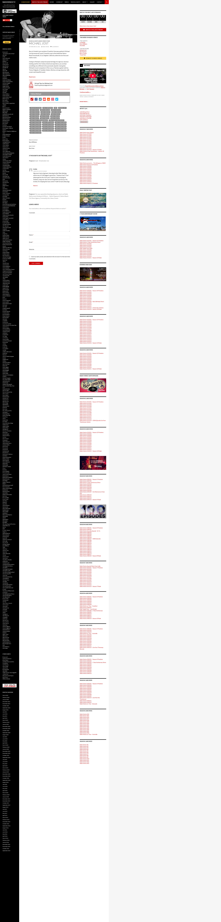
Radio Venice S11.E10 (85, 416)
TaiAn (4, 547)
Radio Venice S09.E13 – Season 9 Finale (90, 499)
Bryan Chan (5, 139)
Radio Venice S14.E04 (85, 295)
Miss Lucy (5, 409)
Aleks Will (5, 70)
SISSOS (4, 517)
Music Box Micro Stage (8, 423)
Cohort (4, 159)
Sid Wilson (5, 513)
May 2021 (5, 716)
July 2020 (5, 736)
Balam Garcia (6, 98)
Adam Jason (5, 59)
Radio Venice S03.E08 (61, 122)
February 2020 (6, 747)
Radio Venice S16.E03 (85, 167)
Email (31, 242)
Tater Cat (5, 552)
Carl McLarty (5, 664)
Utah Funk (5, 618)
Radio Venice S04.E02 (85, 661)
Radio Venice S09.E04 (85, 484)
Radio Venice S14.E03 (85, 293)
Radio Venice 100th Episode (57, 120)
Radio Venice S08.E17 (85, 554)
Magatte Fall (5, 359)
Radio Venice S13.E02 (85, 321)
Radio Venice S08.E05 (85, 535)
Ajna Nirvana (5, 66)
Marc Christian (6, 364)
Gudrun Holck (6, 235)
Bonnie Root (5, 122)
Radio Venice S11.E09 (85, 414)
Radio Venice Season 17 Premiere (89, 183)
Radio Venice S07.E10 (85, 581)
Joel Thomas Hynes (7, 274)
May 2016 (5, 834)
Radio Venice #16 (84, 717)
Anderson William (7, 80)
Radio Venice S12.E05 (85, 359)
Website (31, 249)
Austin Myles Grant (7, 97)
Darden (4, 173)
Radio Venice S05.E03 (61, 126)
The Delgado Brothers (8, 566)
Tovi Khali (5, 609)
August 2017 (5, 807)
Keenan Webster (6, 295)
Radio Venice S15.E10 (85, 256)
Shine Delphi (5, 511)
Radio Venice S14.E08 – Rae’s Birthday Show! (92, 301)
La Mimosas (5, 322)
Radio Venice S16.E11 (85, 180)
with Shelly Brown (84, 113)
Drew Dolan (5, 191)
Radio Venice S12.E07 (85, 362)
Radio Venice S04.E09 (85, 671)
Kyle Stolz (5, 319)
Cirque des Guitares (35, 107)
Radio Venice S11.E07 (85, 411)
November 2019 (6, 753)
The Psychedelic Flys (7, 576)
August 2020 (5, 734)
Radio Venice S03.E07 (85, 693)
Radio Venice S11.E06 (85, 409)
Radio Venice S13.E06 (85, 327)
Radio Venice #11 (56, 109)
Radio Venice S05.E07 (85, 639)
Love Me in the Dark (7, 340)
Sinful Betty (5, 516)
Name (31, 235)
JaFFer (4, 261)
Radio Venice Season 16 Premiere (89, 164)
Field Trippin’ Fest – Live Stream (88, 609)
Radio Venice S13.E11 (85, 335)
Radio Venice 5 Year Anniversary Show (90, 242)
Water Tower (6, 634)
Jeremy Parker (6, 268)
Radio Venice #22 (84, 726)
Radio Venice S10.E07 (85, 441)
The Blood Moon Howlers (8, 564)
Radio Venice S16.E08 (85, 175)
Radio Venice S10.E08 (85, 443)
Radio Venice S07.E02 (85, 569)
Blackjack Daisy (6, 120)
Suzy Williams (33, 141)
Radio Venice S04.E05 (85, 665)
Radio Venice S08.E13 (85, 548)
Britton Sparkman (7, 134)
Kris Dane (5, 309)
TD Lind (4, 555)
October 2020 (6, 730)
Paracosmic (5, 446)
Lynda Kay (5, 353)
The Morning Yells (7, 573)
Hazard (4, 246)
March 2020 (5, 745)
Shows (52, 2)
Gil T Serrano (90, 89)
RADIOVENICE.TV (9, 2)
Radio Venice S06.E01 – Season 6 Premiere (91, 596)
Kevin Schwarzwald (7, 303)
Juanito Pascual (6, 281)
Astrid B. (5, 92)
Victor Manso (6, 623)
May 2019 (5, 763)
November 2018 (6, 776)
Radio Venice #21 (84, 725)
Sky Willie (5, 522)
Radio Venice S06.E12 (85, 617)
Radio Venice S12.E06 (85, 361)
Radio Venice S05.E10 (85, 644)
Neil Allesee (5, 429)
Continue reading (85, 92)
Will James (5, 635)
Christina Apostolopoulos (8, 153)
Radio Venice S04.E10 (61, 124)
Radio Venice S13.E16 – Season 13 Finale (91, 343)
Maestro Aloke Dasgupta (8, 356)
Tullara (4, 612)
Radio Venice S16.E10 (85, 178)
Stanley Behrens (6, 533)
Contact (99, 2)
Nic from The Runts (7, 431)
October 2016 (6, 823)
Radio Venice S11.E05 (85, 408)
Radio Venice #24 (84, 729)
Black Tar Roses (6, 118)
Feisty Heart (5, 216)
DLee (4, 187)
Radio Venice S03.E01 (35, 122)
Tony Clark (5, 606)
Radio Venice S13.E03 (85, 322)
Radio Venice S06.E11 (85, 615)
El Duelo (4, 199)
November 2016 (6, 821)
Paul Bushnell (6, 451)
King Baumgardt (6, 308)
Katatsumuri (5, 291)
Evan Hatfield (6, 213)
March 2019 (5, 767)
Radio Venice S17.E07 (85, 140)
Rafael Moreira (6, 479)
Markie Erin (5, 372)
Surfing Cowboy (6, 544)
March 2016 (5, 838)
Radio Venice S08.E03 (85, 532)
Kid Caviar (5, 305)
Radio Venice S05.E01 (35, 126)
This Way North (6, 597)
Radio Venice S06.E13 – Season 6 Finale (90, 618)
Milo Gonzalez (6, 406)
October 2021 (6, 705)
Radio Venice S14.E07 (85, 300)
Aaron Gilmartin (6, 58)
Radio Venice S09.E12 (85, 498)
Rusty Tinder (5, 499)
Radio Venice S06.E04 (61, 128)
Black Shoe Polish (7, 117)
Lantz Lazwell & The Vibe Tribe (9, 325)
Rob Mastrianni (6, 491)
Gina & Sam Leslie (7, 227)
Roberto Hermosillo (7, 494)
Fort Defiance (6, 219)
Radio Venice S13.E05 (85, 326)
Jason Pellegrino (6, 266)
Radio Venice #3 (56, 114)
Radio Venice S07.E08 (85, 578)
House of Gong (6, 249)
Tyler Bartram (6, 615)
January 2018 (6, 796)
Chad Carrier (6, 146)
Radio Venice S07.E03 (85, 571)
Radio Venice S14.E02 (85, 292)
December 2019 (6, 751)
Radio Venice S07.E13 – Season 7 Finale (90, 586)
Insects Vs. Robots (7, 258)
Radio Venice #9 (55, 118)
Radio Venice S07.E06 (85, 575)
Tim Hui (4, 601)
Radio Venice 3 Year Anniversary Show (90, 482)
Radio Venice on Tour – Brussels (88, 704)
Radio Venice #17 (84, 719)
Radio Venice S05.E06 (85, 638)
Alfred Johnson (6, 73)
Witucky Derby (6, 640)
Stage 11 (4, 531)
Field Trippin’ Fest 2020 (86, 248)
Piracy (4, 468)
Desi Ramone (6, 182)
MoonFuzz (5, 417)
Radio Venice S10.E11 (85, 448)
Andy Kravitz (5, 84)
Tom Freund (5, 604)
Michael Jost (62, 107)
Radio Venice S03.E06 (85, 691)
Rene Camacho (6, 486)
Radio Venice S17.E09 (85, 143)
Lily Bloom (5, 333)
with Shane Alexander (86, 116)
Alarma (4, 69)
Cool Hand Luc (6, 163)
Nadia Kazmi (5, 424)
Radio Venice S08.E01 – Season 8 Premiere (91, 528)
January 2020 (6, 749)
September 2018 (6, 780)
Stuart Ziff (5, 538)
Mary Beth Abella (6, 379)
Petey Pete (5, 463)
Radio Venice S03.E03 (85, 686)
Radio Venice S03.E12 (85, 702)
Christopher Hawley (7, 154)
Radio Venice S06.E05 (85, 603)
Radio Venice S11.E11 (85, 417)
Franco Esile (5, 221)
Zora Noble (5, 648)
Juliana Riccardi (6, 283)
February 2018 (6, 794)
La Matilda (82, 42)
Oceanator (5, 440)
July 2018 (5, 784)
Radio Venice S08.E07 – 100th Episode (90, 538)
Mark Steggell (6, 370)
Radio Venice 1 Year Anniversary (38, 120)
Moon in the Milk (6, 415)
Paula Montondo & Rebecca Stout (94, 86)
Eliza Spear (5, 202)
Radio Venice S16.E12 (85, 181)
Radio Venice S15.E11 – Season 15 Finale (91, 257)
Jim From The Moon (7, 272)
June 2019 (5, 761)
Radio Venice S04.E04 (85, 664)
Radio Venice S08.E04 (85, 534)
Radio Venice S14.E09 (85, 303)
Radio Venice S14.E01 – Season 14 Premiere (91, 290)
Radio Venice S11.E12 (85, 419)
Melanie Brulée (6, 389)
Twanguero (5, 614)
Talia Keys (5, 549)
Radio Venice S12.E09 (85, 365)
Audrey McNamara (7, 658)
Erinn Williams (83, 44)
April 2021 (5, 718)
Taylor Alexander (6, 553)
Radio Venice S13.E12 (85, 336)
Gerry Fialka (5, 666)
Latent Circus (6, 327)
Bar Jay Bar (5, 100)
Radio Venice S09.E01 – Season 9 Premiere (91, 479)
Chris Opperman (6, 151)
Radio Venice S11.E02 (85, 403)
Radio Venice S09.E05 (85, 485)
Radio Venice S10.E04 (85, 437)
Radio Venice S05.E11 (85, 646)
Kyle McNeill (5, 317)
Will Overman (6, 637)
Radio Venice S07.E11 (85, 583)
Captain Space (6, 143)
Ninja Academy (6, 435)
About (84, 2)
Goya (4, 232)
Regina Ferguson (6, 482)
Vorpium (5, 632)
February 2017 (6, 819)
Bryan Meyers (6, 140)
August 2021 (5, 709)
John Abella (5, 277)
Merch (67, 2)
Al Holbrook (5, 67)
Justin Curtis (5, 285)
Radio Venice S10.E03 (85, 435)
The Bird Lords (6, 563)
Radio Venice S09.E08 (85, 490)
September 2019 (6, 757)
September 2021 (6, 707)
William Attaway (6, 678)
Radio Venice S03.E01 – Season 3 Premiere (91, 683)
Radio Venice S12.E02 (85, 355)
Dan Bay (4, 170)
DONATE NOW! (25, 2)
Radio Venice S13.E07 (85, 329)
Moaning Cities (6, 413)
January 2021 (6, 724)
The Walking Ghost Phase (8, 594)
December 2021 (6, 701)
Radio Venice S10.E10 (85, 446)
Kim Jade (5, 306)
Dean (4, 179)
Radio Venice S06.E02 (85, 598)
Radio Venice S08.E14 (85, 549)
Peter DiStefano (6, 462)
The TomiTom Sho (7, 586)
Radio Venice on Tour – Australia (88, 633)
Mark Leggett (6, 367)
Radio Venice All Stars (7, 477)
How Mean (5, 250)
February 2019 (6, 770)
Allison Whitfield (6, 75)
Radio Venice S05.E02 (48, 126)
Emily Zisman (6, 207)
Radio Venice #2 (45, 114)
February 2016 (6, 840)
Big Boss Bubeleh (7, 109)
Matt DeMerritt (6, 381)
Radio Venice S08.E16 (85, 552)
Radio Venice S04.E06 (48, 124)
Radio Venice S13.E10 (85, 333)
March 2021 (5, 720)
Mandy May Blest (7, 362)
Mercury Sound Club (7, 392)
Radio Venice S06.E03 (85, 600)
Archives (87, 65)
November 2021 (6, 703)
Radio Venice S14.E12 (48, 130)
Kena (4, 297)
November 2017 (6, 801)
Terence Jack (6, 556)
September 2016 (6, 825)
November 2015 (6, 846)
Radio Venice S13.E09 (85, 332)
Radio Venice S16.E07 (85, 174)
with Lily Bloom (84, 119)
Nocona (4, 437)
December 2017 (6, 799)
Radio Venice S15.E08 (85, 253)
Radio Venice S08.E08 (85, 540)
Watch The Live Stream (39, 2)
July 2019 (5, 759)
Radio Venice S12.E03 (85, 356)
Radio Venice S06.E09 (85, 612)
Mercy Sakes (5, 395)
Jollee (4, 278)
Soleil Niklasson (6, 525)
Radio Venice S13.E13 (85, 338)
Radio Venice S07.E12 (85, 585)
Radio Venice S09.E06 (85, 487)
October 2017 (6, 803)
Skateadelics (5, 519)
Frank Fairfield (6, 222)
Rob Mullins (5, 493)
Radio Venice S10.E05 (85, 438)
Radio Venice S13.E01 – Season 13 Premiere (91, 319)
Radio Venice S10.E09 (85, 445)
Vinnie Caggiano (6, 626)
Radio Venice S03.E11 (85, 700)
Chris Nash (5, 150)
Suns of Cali (5, 542)
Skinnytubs (5, 521)
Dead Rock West (6, 177)
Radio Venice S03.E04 (85, 688)
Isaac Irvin (5, 260)
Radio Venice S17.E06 (85, 138)
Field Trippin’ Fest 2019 (8, 218)
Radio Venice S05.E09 (85, 642)
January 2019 (6, 772)
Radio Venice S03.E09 (35, 124)
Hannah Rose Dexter (7, 240)
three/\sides (5, 598)
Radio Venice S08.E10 (85, 543)
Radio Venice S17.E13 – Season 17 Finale (91, 149)
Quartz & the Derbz (7, 474)
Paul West (5, 455)
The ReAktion (6, 578)
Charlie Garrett (6, 148)
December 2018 (6, 774)
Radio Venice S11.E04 (85, 406)
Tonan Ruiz (83, 55)
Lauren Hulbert (6, 328)
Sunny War (5, 541)
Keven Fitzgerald (6, 300)
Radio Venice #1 (34, 109)
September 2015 (6, 850)
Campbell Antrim (6, 142)
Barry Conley (83, 53)
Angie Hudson (6, 86)
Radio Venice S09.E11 (85, 496)
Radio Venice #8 (45, 118)
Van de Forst (5, 620)
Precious (5, 469)
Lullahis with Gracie (7, 351)
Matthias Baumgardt (7, 384)
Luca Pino (5, 345)
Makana (4, 361)
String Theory (6, 536)
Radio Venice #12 (34, 112)
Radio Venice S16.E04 (85, 169)
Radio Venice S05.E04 (35, 128)
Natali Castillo (6, 426)
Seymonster (5, 507)
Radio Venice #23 (84, 728)
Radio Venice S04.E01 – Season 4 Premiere (91, 659)
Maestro (5, 354)
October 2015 (6, 848)
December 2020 (6, 726)
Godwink (5, 229)
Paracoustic (5, 448)
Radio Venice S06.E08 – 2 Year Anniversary (91, 610)
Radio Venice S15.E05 (85, 247)
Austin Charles (6, 95)
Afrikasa (4, 61)
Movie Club (5, 420)
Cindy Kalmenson (7, 156)
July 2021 (5, 712)
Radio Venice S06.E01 (48, 128)
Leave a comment (89, 96)
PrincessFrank (6, 472)
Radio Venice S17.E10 (85, 145)
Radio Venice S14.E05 (85, 297)
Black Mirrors (6, 115)
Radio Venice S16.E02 (85, 166)
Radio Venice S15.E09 (85, 254)
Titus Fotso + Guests (7, 603)
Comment (32, 212)
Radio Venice (45, 46)
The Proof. (5, 575)
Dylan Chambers (6, 198)
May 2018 (5, 788)
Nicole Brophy (6, 434)
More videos (84, 101)
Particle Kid (5, 449)
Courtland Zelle (6, 165)
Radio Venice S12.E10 (85, 367)
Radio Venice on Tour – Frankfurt (88, 606)
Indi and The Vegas (7, 257)
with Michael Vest (84, 112)
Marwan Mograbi (6, 378)
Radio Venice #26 (84, 733)
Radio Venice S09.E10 (85, 495)
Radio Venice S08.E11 (85, 545)
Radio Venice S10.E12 (85, 449)
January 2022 (6, 699)
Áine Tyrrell (5, 63)
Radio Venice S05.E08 (85, 641)
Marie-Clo (5, 365)
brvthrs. (4, 137)
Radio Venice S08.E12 (85, 546)
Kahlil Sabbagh (6, 286)
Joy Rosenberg (6, 280)
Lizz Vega (5, 336)
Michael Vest (6, 399)
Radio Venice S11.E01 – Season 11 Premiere (91, 402)
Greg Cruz (5, 233)
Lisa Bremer (5, 334)
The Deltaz (5, 567)
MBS (56, 107)
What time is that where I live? (88, 26)
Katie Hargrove (6, 294)
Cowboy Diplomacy (7, 167)
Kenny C (4, 299)
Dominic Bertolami (7, 190)
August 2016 (5, 827)
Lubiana (4, 344)
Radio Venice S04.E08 (85, 670)
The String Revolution (7, 584)
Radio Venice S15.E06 (85, 250)
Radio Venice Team (44, 41)
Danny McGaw (6, 171)
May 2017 (5, 813)
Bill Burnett (5, 111)
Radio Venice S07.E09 (85, 580)
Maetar (4, 358)
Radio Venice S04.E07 (85, 668)
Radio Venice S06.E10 (85, 613)
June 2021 (5, 714)
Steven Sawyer (6, 535)
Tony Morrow (6, 608)
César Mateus (6, 145)
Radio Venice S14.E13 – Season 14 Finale (91, 309)
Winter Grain (6, 639)
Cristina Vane (6, 168)
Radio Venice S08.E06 (85, 537)
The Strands (5, 583)
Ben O (4, 106)
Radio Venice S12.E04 (85, 358)
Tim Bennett (5, 600)
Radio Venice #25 (84, 731)
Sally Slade (5, 671)
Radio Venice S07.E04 (85, 572)
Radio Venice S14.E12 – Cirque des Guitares (92, 307)
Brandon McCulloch (7, 126)
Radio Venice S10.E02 (85, 434)
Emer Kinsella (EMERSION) (9, 205)
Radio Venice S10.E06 (85, 440)
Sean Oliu (5, 504)
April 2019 (5, 765)
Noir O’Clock (6, 438)
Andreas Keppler (6, 83)
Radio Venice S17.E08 (85, 142)
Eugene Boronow (7, 212)
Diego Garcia (5, 185)
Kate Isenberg (6, 292)
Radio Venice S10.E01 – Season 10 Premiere (91, 432)
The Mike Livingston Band (8, 572)
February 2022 (6, 697)
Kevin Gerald (6, 302)
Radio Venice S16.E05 (61, 130)
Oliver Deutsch (6, 441)
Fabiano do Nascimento (8, 215)
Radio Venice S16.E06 (85, 172)
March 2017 (5, 817)
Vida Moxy (5, 625)
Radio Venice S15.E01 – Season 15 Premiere (91, 240)
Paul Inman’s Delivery (8, 454)
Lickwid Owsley (6, 331)
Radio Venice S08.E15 (85, 551)
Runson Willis (6, 497)
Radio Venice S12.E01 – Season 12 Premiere (91, 353)
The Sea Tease (6, 580)
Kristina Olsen (6, 313)
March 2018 (5, 792)
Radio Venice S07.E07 (85, 577)
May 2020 (5, 741)
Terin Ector (5, 558)
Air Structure (6, 64)
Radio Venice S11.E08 (85, 412)
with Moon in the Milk (85, 118)
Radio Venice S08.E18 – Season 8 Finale (90, 556)
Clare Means (5, 157)
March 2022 (5, 695)
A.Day (4, 56)
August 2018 (5, 782)
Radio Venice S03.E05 (85, 690)
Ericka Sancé (5, 209)
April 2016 (5, 836)
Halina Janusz (6, 238)
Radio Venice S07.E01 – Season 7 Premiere (91, 567)
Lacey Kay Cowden (7, 323)
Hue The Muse (6, 255)
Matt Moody (5, 382)
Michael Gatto (6, 396)
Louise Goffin (6, 339)
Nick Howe (5, 432)
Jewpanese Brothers (7, 271)
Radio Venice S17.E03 (85, 134)
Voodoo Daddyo (6, 631)
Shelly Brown (6, 510)
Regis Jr (4, 483)
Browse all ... (5, 52)
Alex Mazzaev (6, 72)
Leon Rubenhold (6, 330)
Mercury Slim (6, 390)
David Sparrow (6, 176)
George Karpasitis (7, 224)
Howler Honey (6, 254)
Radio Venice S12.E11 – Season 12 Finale (91, 369)
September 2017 (6, 805)
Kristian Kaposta (6, 311)
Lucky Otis (5, 347)
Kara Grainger (6, 289)
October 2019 (6, 755)
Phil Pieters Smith (7, 466)
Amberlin (5, 77)
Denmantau (5, 181)
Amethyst (5, 78)
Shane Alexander (6, 508)
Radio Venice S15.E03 (85, 243)
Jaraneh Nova (6, 263)
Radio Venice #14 (56, 112)
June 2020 (5, 738)
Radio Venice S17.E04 (85, 135)
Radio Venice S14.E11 (85, 306)
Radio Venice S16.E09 (85, 177)
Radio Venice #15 (34, 114)
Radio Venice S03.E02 (48, 122)
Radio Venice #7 (34, 118)
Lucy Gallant (5, 348)
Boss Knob (5, 123)
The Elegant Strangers (8, 569)
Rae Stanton (83, 51)
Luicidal (4, 350)
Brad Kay (5, 125)
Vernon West (6, 622)
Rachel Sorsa (5, 476)
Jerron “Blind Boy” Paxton (9, 269)
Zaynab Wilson (6, 646)
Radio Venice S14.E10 (85, 304)
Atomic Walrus (6, 94)
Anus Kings (5, 89)
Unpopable (5, 617)
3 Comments (55, 46)
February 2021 (6, 722)
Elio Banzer (5, 201)
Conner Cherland (7, 162)
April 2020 (5, 743)
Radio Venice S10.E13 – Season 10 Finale (91, 451)
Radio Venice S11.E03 (85, 405)
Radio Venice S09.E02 (85, 481)
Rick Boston (5, 490)
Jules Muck (5, 668)
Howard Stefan (6, 252)
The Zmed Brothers (7, 595)
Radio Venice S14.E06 (85, 298)
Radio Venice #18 (84, 720)
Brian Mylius (5, 660)
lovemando (5, 342)
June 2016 (5, 832)
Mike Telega (5, 403)
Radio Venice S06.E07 (85, 607)
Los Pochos (5, 337)
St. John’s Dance (6, 530)
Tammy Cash (6, 550)
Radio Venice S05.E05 (85, 636)
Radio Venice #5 (45, 116)
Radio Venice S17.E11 (85, 146)
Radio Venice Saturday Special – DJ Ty (90, 531)
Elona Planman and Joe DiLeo (9, 204)
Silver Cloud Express (7, 514)
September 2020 (6, 732)
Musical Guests (75, 2)
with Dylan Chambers (85, 115)
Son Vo (4, 527)
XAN (4, 645)
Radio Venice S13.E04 (85, 324)
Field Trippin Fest (47, 107)
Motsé (4, 418)
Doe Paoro (5, 188)
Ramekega (5, 480)
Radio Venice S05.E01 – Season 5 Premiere (91, 629)
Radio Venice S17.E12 (85, 148)
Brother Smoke (6, 136)
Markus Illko (5, 373)
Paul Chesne (5, 452)
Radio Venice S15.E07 (85, 251)
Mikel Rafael (5, 404)
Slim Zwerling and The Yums (9, 524)
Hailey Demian (6, 236)
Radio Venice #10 (45, 109)
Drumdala (82, 45)
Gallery (92, 2)
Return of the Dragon (7, 488)
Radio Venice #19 (84, 722)
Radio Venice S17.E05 (85, 137)
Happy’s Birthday (6, 241)
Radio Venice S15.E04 (85, 245)
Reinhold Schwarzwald (8, 485)
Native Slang (5, 427)
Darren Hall (5, 174)
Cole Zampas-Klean (7, 160)
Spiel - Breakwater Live (42, 161)
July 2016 (5, 830)
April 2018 (5, 790)
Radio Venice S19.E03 (85, 95)
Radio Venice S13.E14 (85, 340)
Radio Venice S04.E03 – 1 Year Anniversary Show (93, 662)
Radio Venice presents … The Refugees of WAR (92, 163)
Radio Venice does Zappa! (87, 132)
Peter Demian (6, 460)
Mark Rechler (6, 368)
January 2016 (6, 842)
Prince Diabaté (6, 471)
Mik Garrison (6, 401)
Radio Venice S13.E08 (85, 330)
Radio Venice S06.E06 (85, 604)
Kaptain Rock (5, 288)
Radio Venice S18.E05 (35, 132)
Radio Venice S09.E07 (85, 488)
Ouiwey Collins (6, 445)
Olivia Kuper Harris (7, 443)
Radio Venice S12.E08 (85, 364)
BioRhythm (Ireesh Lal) (8, 114)
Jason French (6, 264)
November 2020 (6, 728)
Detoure (4, 184)
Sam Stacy (5, 500)
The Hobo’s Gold (6, 570)
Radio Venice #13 (45, 112)
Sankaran (5, 502)
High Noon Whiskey (7, 247)
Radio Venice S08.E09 (85, 542)
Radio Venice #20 (84, 723)
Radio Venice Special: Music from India (90, 566)
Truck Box (5, 611)
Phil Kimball (5, 465)
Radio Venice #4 (34, 116)
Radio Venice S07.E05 (85, 574)
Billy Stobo (5, 112)
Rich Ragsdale (6, 669)
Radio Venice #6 (55, 116)
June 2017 (5, 811)
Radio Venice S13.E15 (85, 341)
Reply (36, 185)
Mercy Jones (6, 393)
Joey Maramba (6, 275)
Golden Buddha (6, 230)
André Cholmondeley (8, 81)
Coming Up (59, 2)
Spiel (4, 528)
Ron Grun (32, 147)
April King (5, 91)
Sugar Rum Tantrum (7, 539)
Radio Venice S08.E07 (35, 130)
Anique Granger (6, 87)
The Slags (5, 581)
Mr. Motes (5, 421)
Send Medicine (6, 505)
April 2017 (5, 815)
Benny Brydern (6, 108)
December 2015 (6, 844)
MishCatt (5, 407)
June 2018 (5, 786)
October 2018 (6, 778)
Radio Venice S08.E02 (85, 529)
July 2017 (5, 809)
